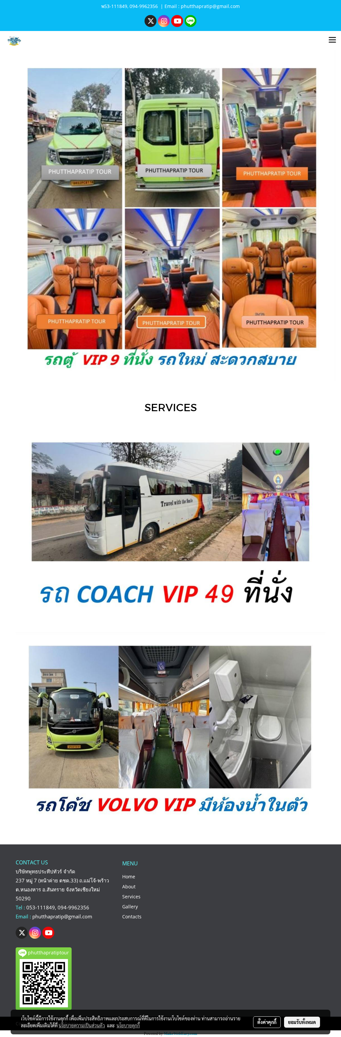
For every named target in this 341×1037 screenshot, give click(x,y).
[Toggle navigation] (332, 40)
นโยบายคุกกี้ (128, 1025)
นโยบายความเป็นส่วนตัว (82, 1025)
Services (131, 896)
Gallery (130, 906)
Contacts (132, 916)
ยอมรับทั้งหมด (302, 1022)
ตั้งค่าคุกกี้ (266, 1022)
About (129, 886)
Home (128, 876)
